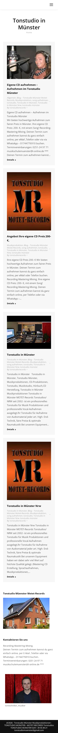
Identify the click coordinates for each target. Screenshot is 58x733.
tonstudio (11, 102)
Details (10, 160)
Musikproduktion (23, 100)
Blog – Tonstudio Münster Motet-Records (25, 360)
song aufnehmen (40, 100)
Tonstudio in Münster (27, 102)
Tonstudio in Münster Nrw (24, 506)
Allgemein (11, 97)
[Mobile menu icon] (51, 5)
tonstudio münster (31, 105)
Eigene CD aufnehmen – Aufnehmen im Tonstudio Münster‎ (23, 89)
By (16, 107)
